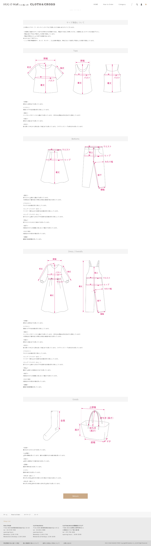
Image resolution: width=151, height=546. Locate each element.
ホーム (5, 514)
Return (76, 496)
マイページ (27, 514)
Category (122, 4)
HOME (96, 4)
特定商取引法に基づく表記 (11, 543)
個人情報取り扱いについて (31, 543)
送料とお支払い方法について (51, 543)
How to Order (108, 4)
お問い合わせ (67, 543)
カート (36, 514)
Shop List (6, 521)
